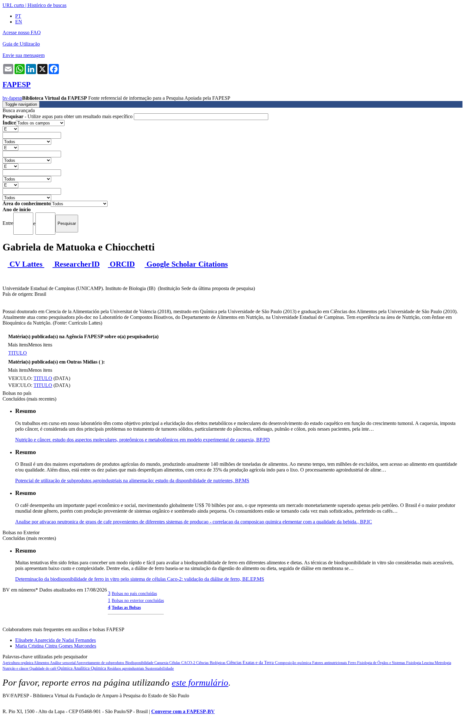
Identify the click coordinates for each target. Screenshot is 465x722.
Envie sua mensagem (24, 55)
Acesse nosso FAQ (22, 32)
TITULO (17, 353)
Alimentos (42, 663)
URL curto (13, 5)
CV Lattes (26, 264)
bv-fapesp (12, 98)
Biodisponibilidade (139, 663)
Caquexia (161, 663)
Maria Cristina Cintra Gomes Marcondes (55, 646)
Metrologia (443, 663)
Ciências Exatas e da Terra (250, 662)
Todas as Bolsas (126, 607)
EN (18, 21)
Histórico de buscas (47, 5)
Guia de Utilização (21, 44)
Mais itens (18, 344)
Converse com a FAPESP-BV (183, 711)
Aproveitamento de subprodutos (100, 663)
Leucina (428, 663)
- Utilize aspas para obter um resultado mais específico (68, 116)
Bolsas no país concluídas (134, 593)
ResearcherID (76, 264)
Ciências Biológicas (211, 663)
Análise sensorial (63, 663)
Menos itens (40, 344)
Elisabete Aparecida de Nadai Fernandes (55, 640)
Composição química (293, 662)
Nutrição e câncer (16, 668)
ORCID (121, 264)
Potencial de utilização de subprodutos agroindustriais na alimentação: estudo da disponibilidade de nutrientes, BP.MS (132, 480)
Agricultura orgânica (18, 663)
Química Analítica (74, 668)
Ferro (352, 663)
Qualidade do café (43, 668)
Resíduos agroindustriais (126, 668)
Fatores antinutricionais (330, 663)
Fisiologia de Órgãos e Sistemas (381, 663)
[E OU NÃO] (10, 128)
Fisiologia (414, 663)
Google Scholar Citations (186, 264)
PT (18, 16)
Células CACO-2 (182, 663)
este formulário (200, 682)
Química (99, 668)
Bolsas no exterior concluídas (138, 600)
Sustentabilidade (159, 668)
